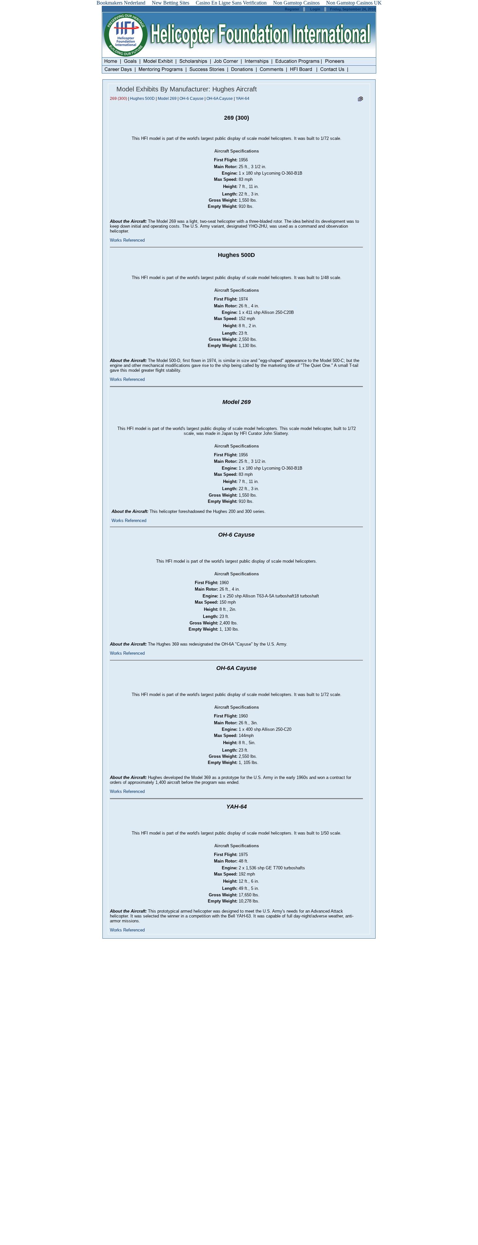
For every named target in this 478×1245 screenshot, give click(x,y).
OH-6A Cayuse (219, 98)
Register (292, 9)
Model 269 (167, 98)
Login (315, 9)
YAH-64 (242, 98)
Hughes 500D (142, 98)
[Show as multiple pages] (360, 100)
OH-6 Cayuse (191, 98)
